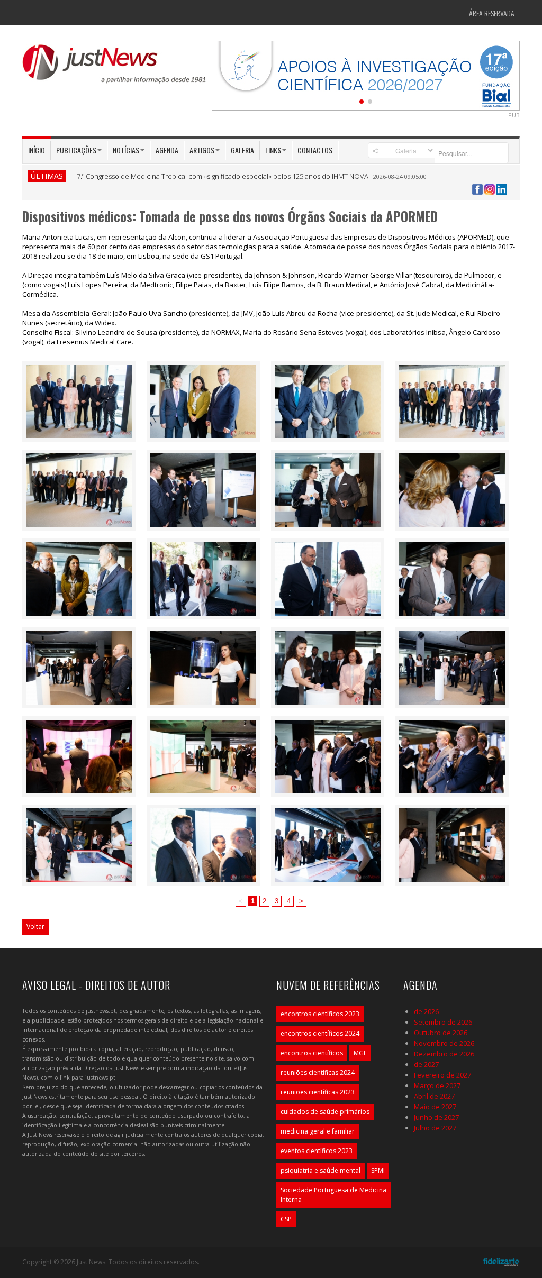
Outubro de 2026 (440, 1032)
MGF (360, 1052)
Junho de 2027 (436, 1117)
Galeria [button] (242, 150)
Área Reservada (491, 13)
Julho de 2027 (435, 1128)
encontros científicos (312, 1052)
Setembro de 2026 (443, 1022)
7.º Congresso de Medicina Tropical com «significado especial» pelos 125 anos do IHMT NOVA (222, 176)
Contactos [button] (314, 150)
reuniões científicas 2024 (318, 1072)
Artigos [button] (201, 150)
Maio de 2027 (435, 1106)
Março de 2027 (437, 1085)
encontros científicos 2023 (320, 1013)
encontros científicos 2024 (320, 1033)
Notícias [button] (126, 150)
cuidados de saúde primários (325, 1111)
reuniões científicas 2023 (318, 1092)
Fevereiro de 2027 (442, 1075)
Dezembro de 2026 (444, 1053)
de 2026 (426, 1011)
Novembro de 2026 (444, 1043)
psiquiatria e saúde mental (320, 1170)
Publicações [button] (76, 150)
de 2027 (426, 1064)
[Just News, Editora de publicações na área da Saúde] (114, 67)
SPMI (378, 1170)
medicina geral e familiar (318, 1131)
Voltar (35, 926)
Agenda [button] (167, 150)
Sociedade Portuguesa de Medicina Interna (333, 1194)
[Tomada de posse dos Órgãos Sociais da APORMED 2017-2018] (79, 400)
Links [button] (273, 150)
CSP (286, 1219)
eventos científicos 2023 (317, 1150)
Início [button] (36, 150)
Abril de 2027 (434, 1096)
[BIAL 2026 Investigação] (365, 74)
